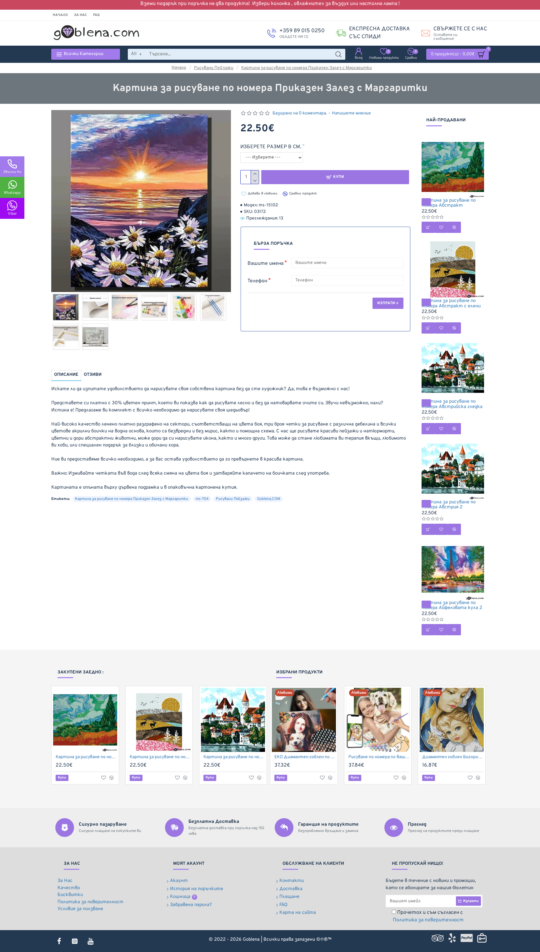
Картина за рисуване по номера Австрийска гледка (452, 404)
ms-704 (202, 498)
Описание (66, 374)
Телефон (257, 281)
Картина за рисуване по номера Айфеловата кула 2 (452, 606)
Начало (179, 67)
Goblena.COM (268, 498)
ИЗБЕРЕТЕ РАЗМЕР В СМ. (270, 147)
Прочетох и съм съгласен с (428, 916)
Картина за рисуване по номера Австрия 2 (449, 505)
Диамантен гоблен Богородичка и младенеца (453, 757)
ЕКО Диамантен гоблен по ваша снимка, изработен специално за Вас (305, 757)
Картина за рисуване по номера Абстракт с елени (451, 304)
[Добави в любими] (103, 777)
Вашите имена (265, 263)
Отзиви (93, 374)
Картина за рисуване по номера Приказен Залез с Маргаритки (306, 68)
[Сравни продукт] (111, 778)
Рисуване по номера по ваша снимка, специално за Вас (379, 757)
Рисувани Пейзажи (213, 68)
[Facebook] (59, 941)
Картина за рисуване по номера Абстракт (449, 203)
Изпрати (386, 303)
